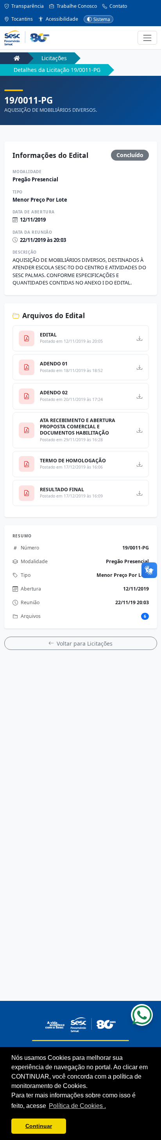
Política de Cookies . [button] (77, 1105)
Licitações (54, 58)
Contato (117, 6)
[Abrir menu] (147, 38)
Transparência (27, 6)
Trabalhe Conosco (76, 6)
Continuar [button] (38, 1126)
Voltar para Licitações (85, 643)
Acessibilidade (61, 19)
